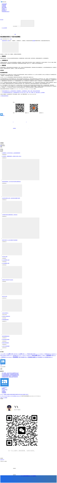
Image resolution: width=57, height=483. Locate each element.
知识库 (21, 355)
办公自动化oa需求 (4, 256)
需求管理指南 (4, 391)
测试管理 (16, 394)
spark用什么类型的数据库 (5, 346)
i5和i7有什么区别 (4, 296)
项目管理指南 (4, 392)
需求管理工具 (5, 357)
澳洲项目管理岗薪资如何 (5, 336)
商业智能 (3, 40)
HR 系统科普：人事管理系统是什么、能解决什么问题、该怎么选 (11, 156)
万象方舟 (27, 394)
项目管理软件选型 (49, 357)
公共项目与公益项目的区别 (6, 316)
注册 (2, 19)
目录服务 (24, 394)
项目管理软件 (41, 357)
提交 (1, 146)
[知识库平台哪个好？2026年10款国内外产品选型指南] (20, 238)
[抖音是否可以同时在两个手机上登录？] (12, 278)
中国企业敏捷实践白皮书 (5, 11)
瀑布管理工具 (16, 355)
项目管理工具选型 (33, 357)
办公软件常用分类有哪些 (5, 339)
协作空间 (19, 394)
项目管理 (33, 40)
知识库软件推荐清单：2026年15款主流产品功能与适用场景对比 (11, 181)
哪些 (5, 355)
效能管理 (13, 394)
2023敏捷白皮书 (4, 387)
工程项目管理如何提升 (5, 319)
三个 (7, 40)
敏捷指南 (3, 388)
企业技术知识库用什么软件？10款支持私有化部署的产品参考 (11, 198)
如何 (9, 355)
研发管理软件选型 (29, 355)
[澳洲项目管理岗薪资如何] (12, 334)
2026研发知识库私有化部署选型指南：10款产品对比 (9, 214)
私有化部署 (36, 355)
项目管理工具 (24, 357)
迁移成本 (44, 355)
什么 (2, 355)
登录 (1, 19)
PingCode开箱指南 (4, 389)
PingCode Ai (3, 10)
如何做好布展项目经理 (5, 342)
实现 (5, 40)
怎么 (12, 355)
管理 (41, 355)
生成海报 (14, 128)
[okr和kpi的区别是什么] (12, 311)
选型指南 (50, 355)
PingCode (31, 353)
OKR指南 (3, 390)
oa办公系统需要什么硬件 (5, 263)
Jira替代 (10, 353)
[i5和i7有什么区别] (12, 294)
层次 (8, 40)
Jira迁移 (21, 353)
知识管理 (10, 394)
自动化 (22, 394)
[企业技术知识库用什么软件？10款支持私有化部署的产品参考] (12, 196)
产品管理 (7, 394)
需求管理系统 (10, 357)
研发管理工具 (24, 355)
